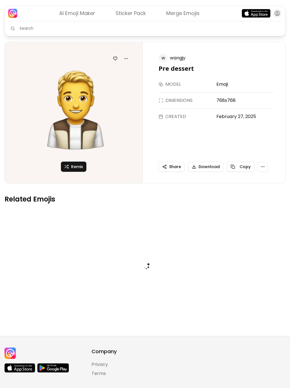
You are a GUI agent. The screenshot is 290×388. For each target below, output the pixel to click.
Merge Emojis (183, 13)
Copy (245, 167)
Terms (98, 373)
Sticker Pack (131, 13)
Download (209, 167)
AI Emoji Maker (77, 13)
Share (175, 167)
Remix (77, 167)
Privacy (99, 364)
